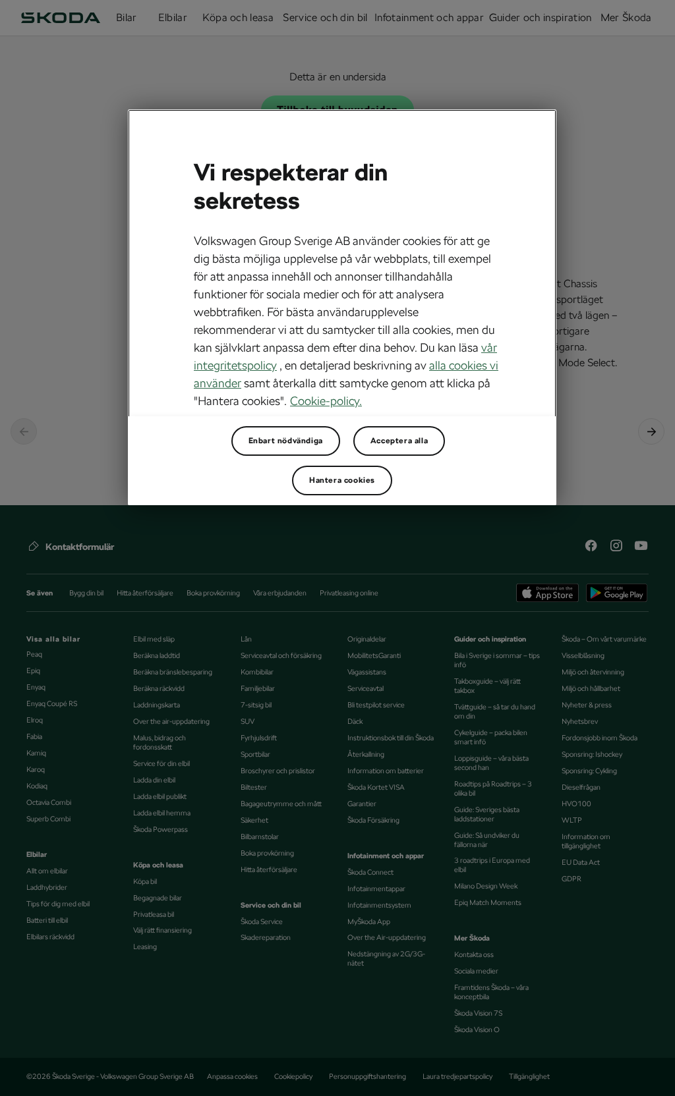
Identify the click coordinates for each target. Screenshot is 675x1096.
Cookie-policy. (326, 401)
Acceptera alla (399, 440)
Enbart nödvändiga (286, 440)
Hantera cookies (342, 480)
